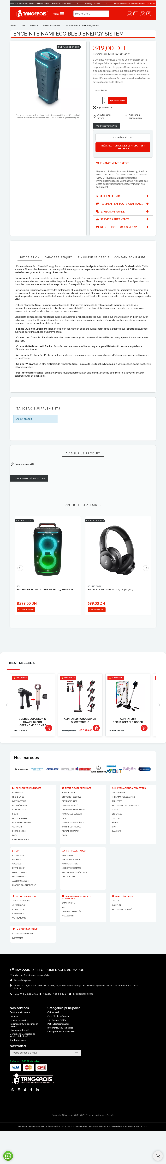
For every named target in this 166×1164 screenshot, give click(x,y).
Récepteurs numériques (74, 872)
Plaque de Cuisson (21, 822)
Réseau (115, 822)
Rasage (115, 900)
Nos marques (26, 757)
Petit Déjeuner (69, 801)
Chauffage (18, 913)
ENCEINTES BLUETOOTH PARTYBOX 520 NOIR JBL (46, 589)
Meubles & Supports (72, 859)
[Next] (146, 568)
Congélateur (19, 809)
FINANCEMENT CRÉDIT (114, 163)
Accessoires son (20, 881)
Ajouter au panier (117, 100)
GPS (114, 827)
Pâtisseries (17, 938)
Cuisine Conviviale (71, 827)
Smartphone (68, 903)
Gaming (116, 809)
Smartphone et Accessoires (61, 1031)
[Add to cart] (48, 728)
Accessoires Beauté (122, 909)
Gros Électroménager (58, 1016)
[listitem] (32, 705)
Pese (64, 818)
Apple (65, 907)
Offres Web (53, 1012)
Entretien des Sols (71, 797)
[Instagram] (19, 1089)
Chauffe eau (18, 909)
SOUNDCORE (95, 586)
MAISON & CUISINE (26, 929)
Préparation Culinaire (73, 809)
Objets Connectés (71, 911)
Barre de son (18, 868)
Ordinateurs (118, 792)
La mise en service (19, 1019)
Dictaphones (18, 876)
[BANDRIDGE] (116, 769)
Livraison (14, 1016)
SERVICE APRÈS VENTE (115, 219)
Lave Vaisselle (19, 801)
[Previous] (20, 568)
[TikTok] (25, 1089)
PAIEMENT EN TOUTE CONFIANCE (121, 203)
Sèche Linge (18, 797)
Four (15, 814)
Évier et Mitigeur (21, 839)
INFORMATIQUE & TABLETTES (130, 788)
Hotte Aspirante (20, 818)
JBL (19, 586)
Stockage (117, 814)
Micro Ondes (18, 831)
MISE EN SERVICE (110, 196)
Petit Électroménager (58, 1023)
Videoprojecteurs (71, 868)
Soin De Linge (68, 792)
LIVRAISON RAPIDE (112, 211)
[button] (61, 14)
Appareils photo (70, 864)
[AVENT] (85, 769)
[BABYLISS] (100, 769)
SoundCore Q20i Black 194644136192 (111, 589)
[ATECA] (39, 769)
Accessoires (68, 916)
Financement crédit (20, 1030)
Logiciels (116, 818)
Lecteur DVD (68, 876)
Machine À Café (70, 805)
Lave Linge (17, 792)
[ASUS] (23, 769)
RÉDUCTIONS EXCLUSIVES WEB (120, 227)
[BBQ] (146, 769)
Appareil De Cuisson (72, 814)
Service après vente (20, 1012)
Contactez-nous (18, 1040)
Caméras (116, 831)
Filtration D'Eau (70, 831)
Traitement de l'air (21, 900)
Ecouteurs (18, 855)
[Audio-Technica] (69, 769)
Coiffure (116, 905)
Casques (16, 864)
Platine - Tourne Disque (24, 885)
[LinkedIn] (37, 1089)
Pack (14, 835)
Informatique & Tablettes (60, 1027)
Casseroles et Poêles (72, 822)
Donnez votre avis (107, 126)
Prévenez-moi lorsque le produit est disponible (123, 147)
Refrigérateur (19, 805)
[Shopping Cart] (158, 1156)
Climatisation (19, 905)
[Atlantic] (54, 769)
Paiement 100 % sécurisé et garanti (24, 1024)
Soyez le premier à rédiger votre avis (29, 478)
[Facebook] (31, 1089)
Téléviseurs (68, 855)
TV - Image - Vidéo (56, 1019)
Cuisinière (17, 827)
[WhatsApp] (13, 1089)
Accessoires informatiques (126, 805)
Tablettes (117, 801)
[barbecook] (131, 769)
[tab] (123, 163)
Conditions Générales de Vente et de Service (22, 1034)
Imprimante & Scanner (123, 797)
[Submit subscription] (76, 1052)
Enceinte (17, 859)
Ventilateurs (19, 918)
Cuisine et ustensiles (22, 933)
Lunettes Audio (20, 872)
